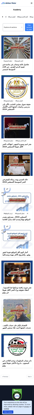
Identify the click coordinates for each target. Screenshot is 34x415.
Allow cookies (8, 412)
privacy (26, 406)
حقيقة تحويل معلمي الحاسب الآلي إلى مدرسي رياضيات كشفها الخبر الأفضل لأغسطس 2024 (16, 106)
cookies (6, 409)
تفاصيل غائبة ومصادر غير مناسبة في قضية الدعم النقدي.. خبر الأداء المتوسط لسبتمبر (15, 66)
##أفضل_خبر (11, 17)
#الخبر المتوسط (19, 61)
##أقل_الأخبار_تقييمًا (22, 17)
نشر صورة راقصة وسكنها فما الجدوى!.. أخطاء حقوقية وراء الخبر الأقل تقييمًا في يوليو (16, 290)
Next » (30, 376)
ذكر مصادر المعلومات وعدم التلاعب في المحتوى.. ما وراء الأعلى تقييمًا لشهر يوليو (17, 363)
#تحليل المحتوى (8, 61)
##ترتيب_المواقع (8, 213)
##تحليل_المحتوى (8, 101)
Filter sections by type (29, 27)
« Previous (5, 376)
